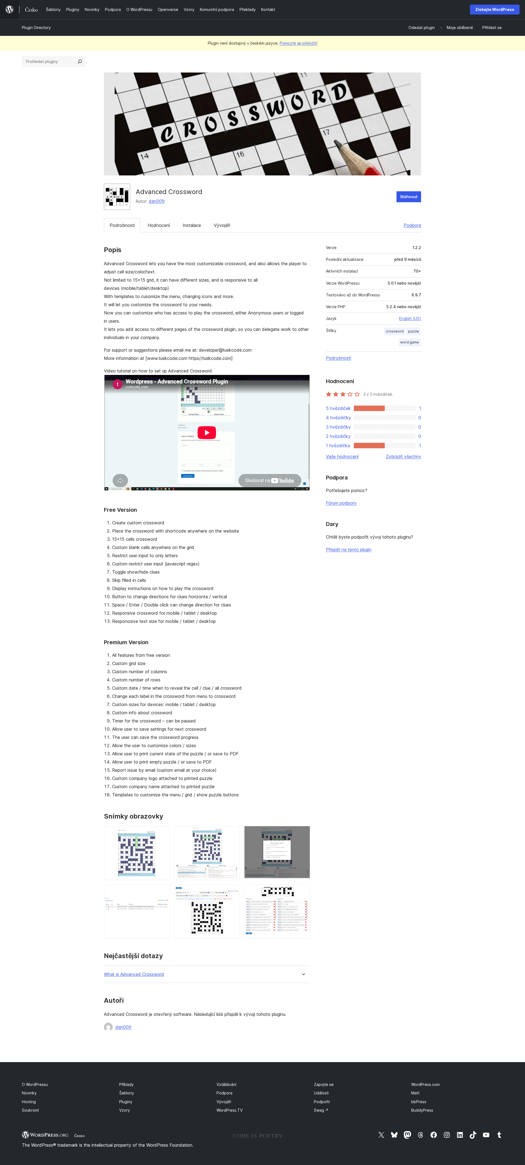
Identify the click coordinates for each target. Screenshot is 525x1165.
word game (409, 342)
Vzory (124, 1110)
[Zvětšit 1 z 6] (162, 833)
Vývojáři (222, 225)
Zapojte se (324, 1084)
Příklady (126, 1084)
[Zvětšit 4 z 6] (162, 891)
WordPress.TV (230, 1110)
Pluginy (125, 1101)
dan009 (157, 201)
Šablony (126, 1093)
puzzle (413, 331)
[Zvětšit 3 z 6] (302, 833)
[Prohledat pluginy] (79, 61)
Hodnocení (159, 225)
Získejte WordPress (494, 9)
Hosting (29, 1101)
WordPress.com (425, 1084)
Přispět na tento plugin (348, 549)
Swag (321, 1110)
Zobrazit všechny (403, 456)
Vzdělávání (226, 1084)
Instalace (192, 225)
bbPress (418, 1101)
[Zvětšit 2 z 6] (232, 833)
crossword (395, 331)
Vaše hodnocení (342, 456)
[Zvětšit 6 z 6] (302, 891)
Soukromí (30, 1110)
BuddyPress (422, 1110)
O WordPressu (35, 1084)
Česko (79, 1136)
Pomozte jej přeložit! (298, 43)
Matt (415, 1093)
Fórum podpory (341, 503)
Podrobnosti (122, 225)
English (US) (410, 318)
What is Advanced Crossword (134, 974)
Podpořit (322, 1101)
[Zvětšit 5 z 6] (232, 891)
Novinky (29, 1093)
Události (321, 1093)
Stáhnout (409, 196)
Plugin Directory (36, 27)
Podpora (412, 225)
